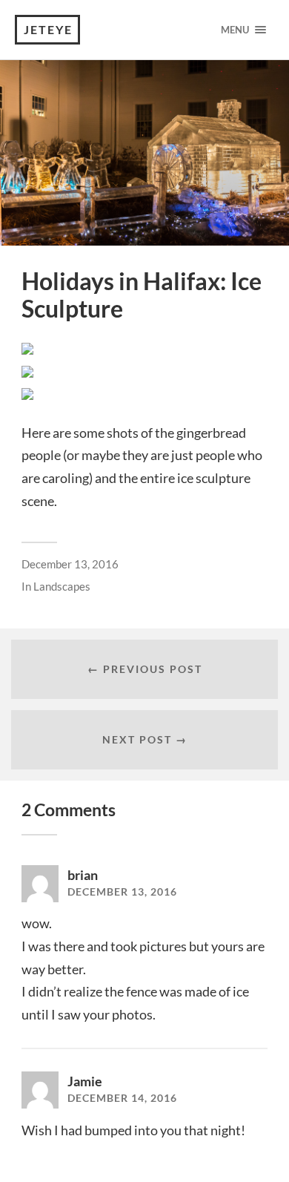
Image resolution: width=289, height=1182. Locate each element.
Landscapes (61, 586)
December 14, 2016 (122, 1098)
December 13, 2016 (70, 564)
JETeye (48, 29)
